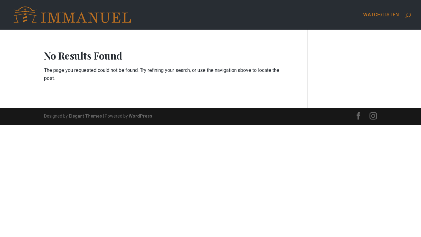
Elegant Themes (85, 116)
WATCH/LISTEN (381, 15)
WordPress (140, 116)
